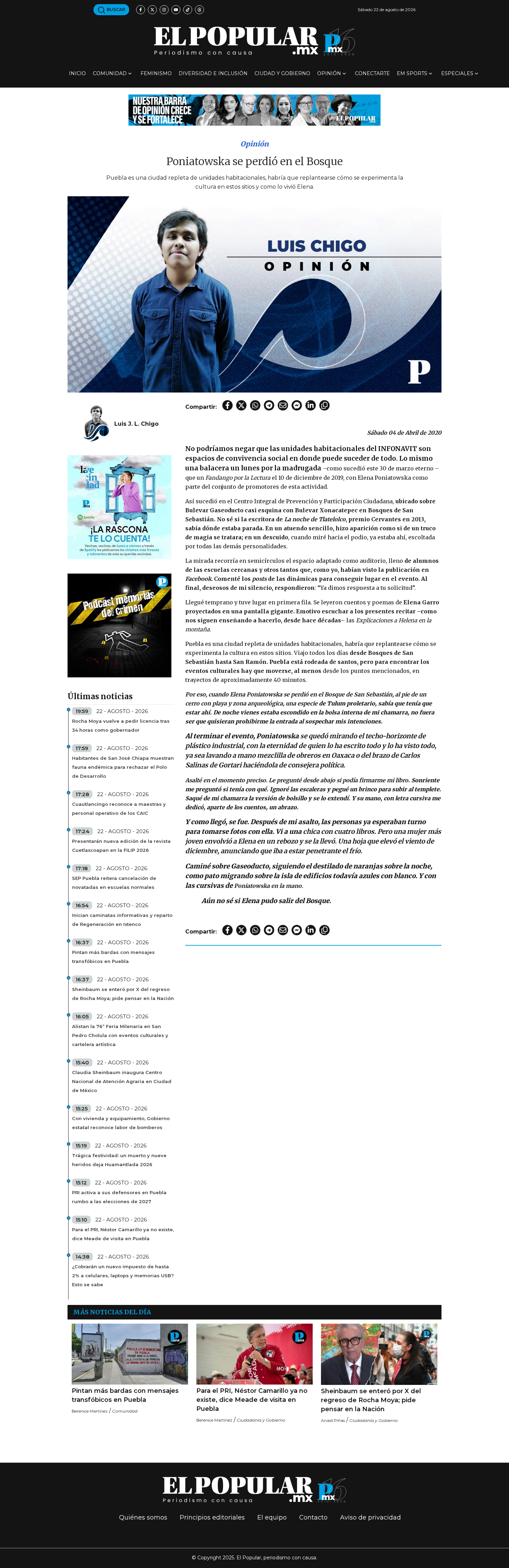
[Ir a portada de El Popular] (254, 41)
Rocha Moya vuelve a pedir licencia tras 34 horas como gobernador (121, 725)
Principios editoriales (212, 1517)
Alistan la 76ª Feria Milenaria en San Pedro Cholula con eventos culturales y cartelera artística (120, 1035)
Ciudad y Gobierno (282, 73)
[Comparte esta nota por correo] (282, 405)
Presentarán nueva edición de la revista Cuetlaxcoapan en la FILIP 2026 (121, 845)
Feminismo (156, 73)
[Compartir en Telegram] (269, 405)
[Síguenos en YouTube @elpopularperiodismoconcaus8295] (175, 9)
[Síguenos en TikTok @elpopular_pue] (187, 9)
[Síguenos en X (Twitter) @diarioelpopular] (152, 9)
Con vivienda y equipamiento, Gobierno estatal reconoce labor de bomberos (121, 1123)
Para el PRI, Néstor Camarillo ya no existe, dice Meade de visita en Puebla (123, 1234)
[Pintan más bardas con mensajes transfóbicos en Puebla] (130, 1354)
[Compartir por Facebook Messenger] (296, 405)
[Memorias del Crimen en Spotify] (119, 625)
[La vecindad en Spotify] (119, 506)
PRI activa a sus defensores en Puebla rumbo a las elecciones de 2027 (119, 1197)
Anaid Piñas (333, 1420)
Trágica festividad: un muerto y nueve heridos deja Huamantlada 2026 (119, 1160)
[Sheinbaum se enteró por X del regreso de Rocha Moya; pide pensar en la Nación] (379, 1354)
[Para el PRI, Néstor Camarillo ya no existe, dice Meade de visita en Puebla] (254, 1354)
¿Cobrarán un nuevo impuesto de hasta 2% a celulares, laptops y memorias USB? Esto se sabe (123, 1275)
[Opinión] (254, 109)
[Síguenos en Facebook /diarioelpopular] (140, 9)
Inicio (77, 73)
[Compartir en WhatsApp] (255, 405)
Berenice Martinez (90, 1411)
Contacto (313, 1517)
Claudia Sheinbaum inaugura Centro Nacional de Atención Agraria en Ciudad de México (121, 1081)
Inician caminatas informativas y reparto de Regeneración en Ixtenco (122, 919)
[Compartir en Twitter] (241, 405)
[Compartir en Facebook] (227, 405)
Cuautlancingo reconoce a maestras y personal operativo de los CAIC (119, 808)
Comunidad (110, 73)
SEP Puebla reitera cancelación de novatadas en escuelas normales (114, 882)
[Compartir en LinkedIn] (310, 405)
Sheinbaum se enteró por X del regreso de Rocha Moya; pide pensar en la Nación (123, 993)
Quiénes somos (143, 1517)
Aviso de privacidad (370, 1517)
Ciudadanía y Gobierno (261, 1420)
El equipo (272, 1517)
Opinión (329, 73)
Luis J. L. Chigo (136, 424)
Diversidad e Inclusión (213, 73)
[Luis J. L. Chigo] (96, 423)
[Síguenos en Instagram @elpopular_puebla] (164, 9)
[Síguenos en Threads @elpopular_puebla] (199, 9)
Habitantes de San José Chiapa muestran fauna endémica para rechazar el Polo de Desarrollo (123, 767)
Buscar (115, 9)
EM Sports (412, 73)
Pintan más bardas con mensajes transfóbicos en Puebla (113, 956)
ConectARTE (372, 73)
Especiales (457, 73)
